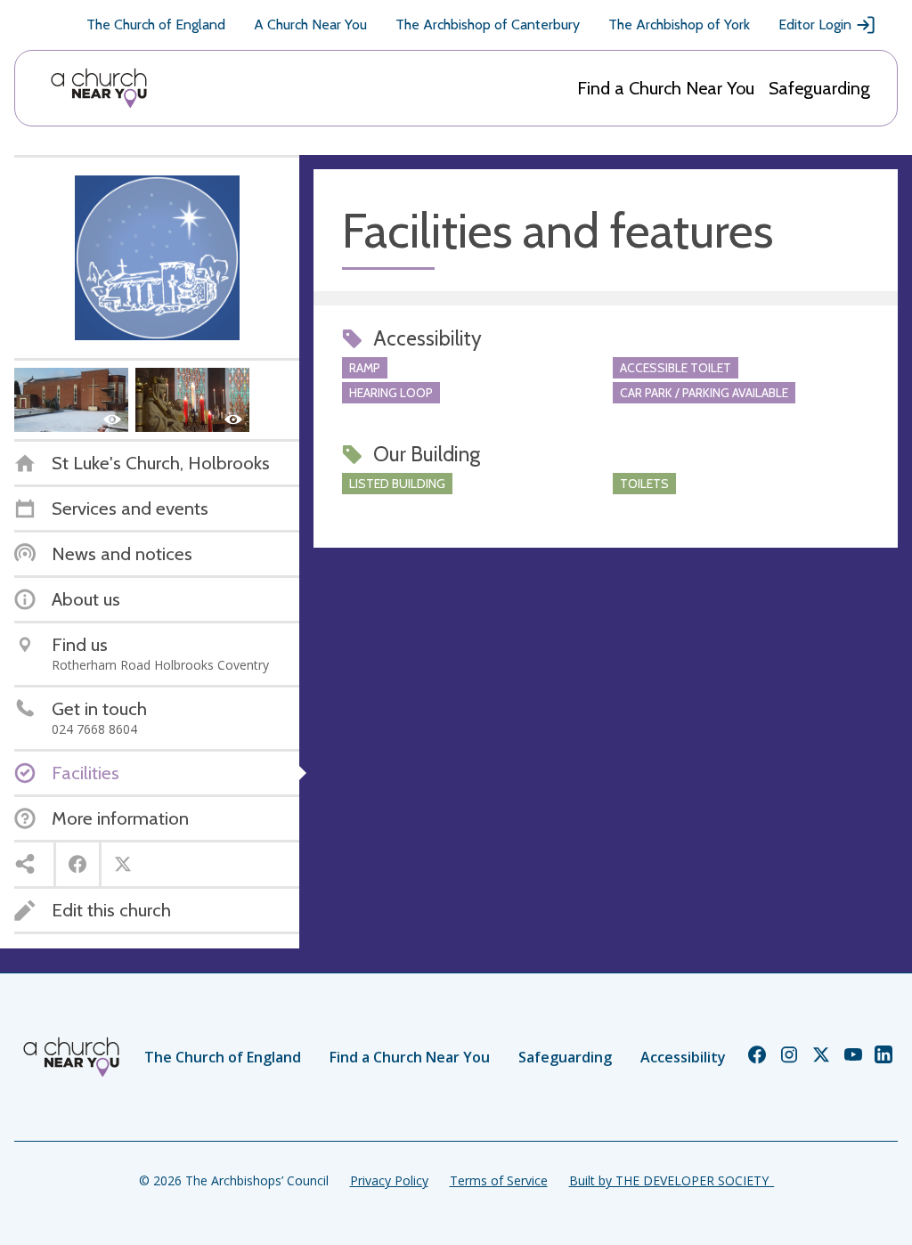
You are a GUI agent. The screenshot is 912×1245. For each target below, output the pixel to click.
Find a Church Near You (665, 88)
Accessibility (683, 1057)
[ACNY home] (99, 88)
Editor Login (814, 24)
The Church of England (155, 24)
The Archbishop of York (679, 24)
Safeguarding (819, 88)
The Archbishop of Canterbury (487, 24)
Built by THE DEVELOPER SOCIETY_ (671, 1180)
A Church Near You (310, 24)
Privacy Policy (389, 1180)
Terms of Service (499, 1180)
